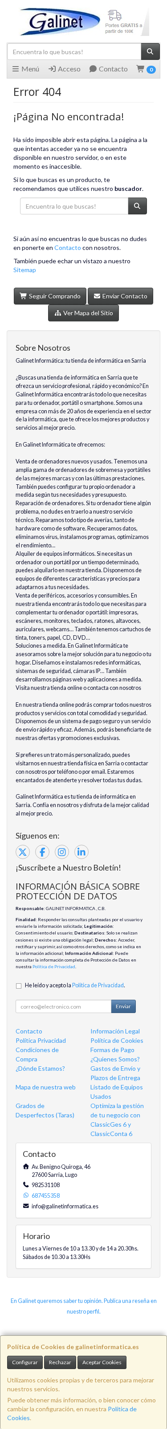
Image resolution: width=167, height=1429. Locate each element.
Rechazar (60, 1362)
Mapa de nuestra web (46, 1087)
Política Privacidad (41, 1040)
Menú (29, 68)
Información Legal (115, 1031)
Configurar (25, 1362)
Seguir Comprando (54, 296)
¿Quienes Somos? (115, 1059)
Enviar (123, 1006)
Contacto (113, 68)
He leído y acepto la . (75, 985)
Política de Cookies (116, 1040)
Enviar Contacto (124, 296)
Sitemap (24, 269)
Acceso (69, 68)
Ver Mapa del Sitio (87, 313)
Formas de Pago (112, 1049)
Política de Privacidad (54, 966)
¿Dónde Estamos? (40, 1068)
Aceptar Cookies (102, 1362)
